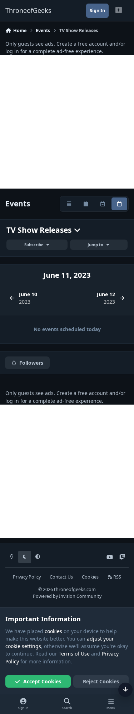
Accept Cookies (42, 681)
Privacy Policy (27, 577)
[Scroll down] (125, 690)
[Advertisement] (67, 122)
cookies (53, 631)
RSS (116, 577)
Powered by (67, 596)
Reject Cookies (101, 681)
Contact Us (61, 577)
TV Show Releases (39, 230)
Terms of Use (74, 653)
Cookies (90, 577)
